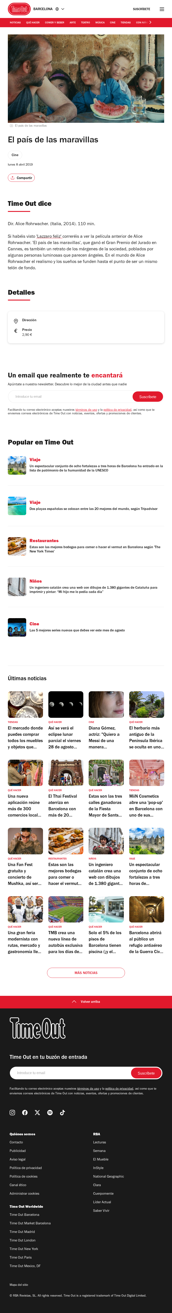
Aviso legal (18, 1160)
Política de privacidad (26, 1168)
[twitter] (37, 1112)
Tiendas (126, 23)
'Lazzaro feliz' (48, 237)
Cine (112, 23)
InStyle (98, 1168)
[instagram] (12, 1112)
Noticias (15, 23)
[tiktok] (62, 1112)
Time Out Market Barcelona (30, 1223)
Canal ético (18, 1185)
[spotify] (50, 1112)
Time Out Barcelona (24, 1215)
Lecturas (99, 1143)
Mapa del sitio (19, 1285)
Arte (73, 23)
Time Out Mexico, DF (25, 1266)
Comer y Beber (54, 23)
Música (100, 23)
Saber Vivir (101, 1211)
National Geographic (108, 1177)
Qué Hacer (33, 23)
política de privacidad (117, 410)
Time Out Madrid (22, 1232)
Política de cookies (23, 1177)
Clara (97, 1185)
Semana (99, 1151)
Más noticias (86, 973)
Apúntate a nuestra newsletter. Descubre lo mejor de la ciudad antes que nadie (67, 384)
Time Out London (23, 1241)
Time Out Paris (21, 1258)
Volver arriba (90, 1002)
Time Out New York (24, 1249)
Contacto (16, 1143)
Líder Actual (102, 1202)
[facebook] (25, 1112)
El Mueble (100, 1160)
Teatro (85, 23)
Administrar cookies (24, 1194)
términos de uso (86, 410)
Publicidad (18, 1151)
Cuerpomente (103, 1194)
